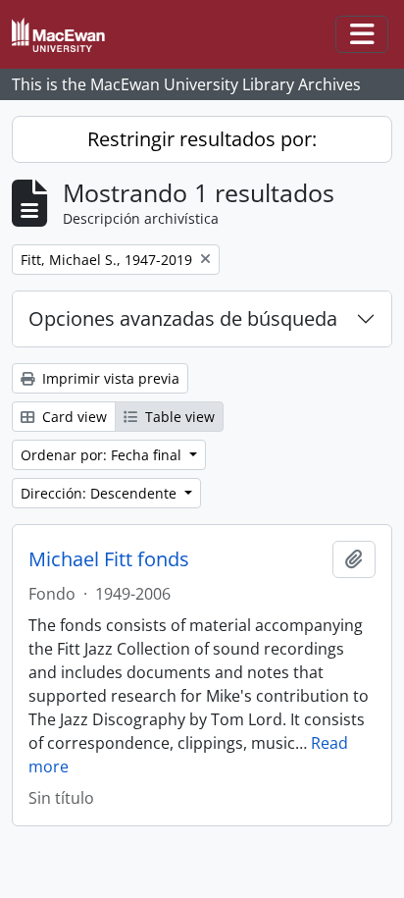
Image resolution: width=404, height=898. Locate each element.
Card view (72, 416)
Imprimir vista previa (108, 378)
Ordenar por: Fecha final (103, 455)
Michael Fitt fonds (108, 559)
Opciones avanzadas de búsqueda (182, 318)
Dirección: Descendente (100, 493)
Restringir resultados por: (202, 139)
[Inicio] (66, 35)
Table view (178, 416)
